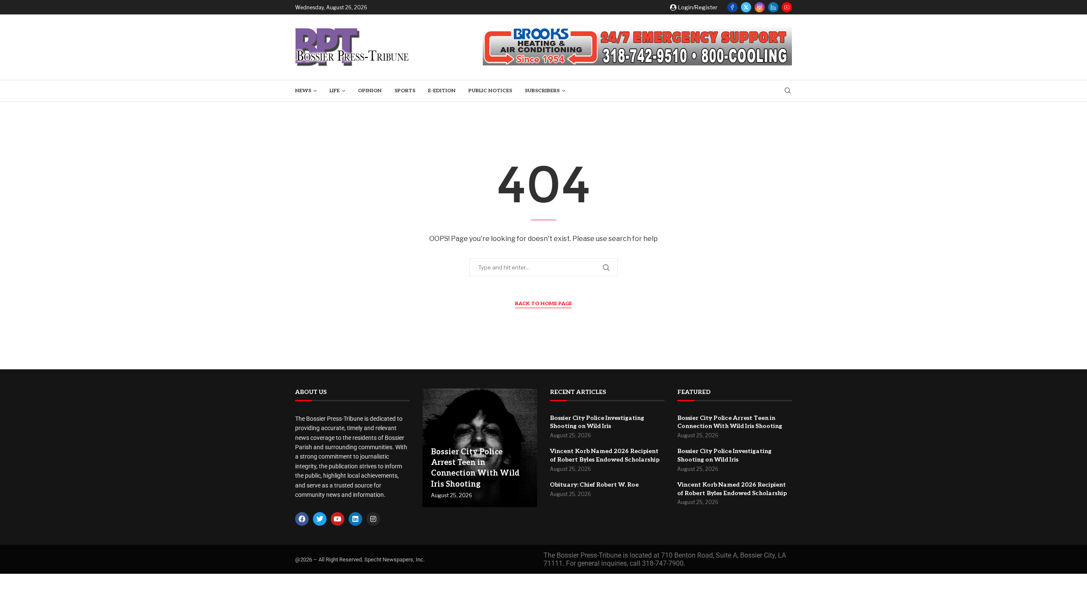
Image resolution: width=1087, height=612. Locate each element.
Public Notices (490, 91)
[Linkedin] (773, 7)
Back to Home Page (543, 303)
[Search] (787, 91)
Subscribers (542, 91)
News (303, 91)
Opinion (370, 91)
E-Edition (442, 91)
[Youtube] (787, 7)
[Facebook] (732, 7)
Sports (404, 91)
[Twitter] (746, 7)
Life (334, 91)
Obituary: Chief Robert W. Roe (594, 484)
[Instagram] (760, 7)
